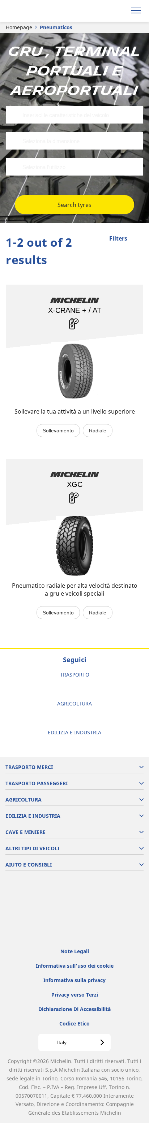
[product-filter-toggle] (137, 239)
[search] (118, 11)
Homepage (19, 27)
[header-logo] (34, 11)
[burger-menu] (136, 11)
